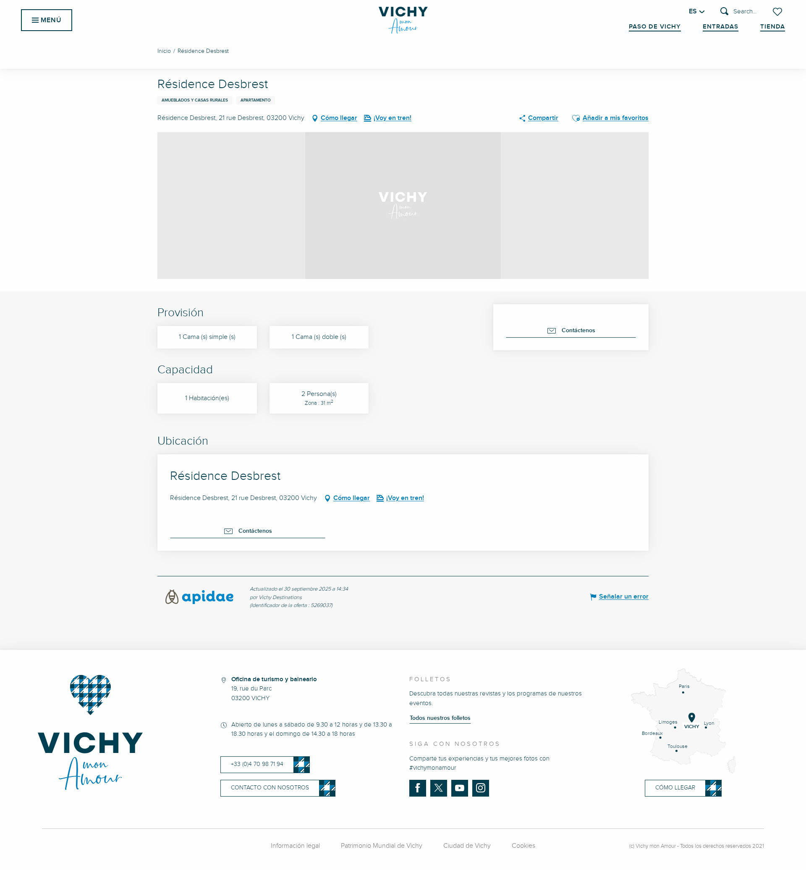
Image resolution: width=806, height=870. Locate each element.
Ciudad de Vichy (467, 846)
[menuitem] (403, 20)
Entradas (720, 27)
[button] (738, 12)
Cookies (523, 846)
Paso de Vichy (655, 27)
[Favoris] (778, 12)
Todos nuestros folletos (440, 718)
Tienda (772, 27)
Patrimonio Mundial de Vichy (381, 846)
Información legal (295, 846)
